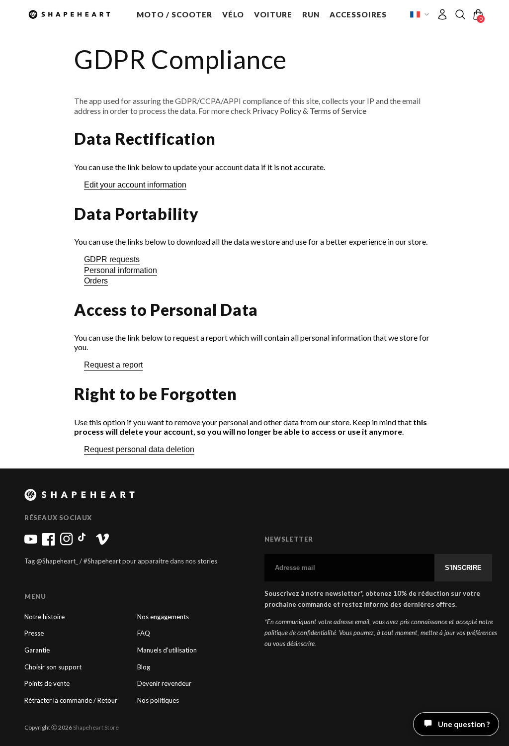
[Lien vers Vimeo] (102, 543)
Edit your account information (135, 185)
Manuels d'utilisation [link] (167, 650)
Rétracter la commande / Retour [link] (70, 700)
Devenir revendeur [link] (164, 683)
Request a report (113, 365)
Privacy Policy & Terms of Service (309, 110)
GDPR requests (112, 259)
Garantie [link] (37, 650)
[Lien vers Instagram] (66, 543)
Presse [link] (34, 633)
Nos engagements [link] (163, 617)
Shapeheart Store (96, 727)
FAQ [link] (143, 633)
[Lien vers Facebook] (48, 543)
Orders (96, 281)
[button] (174, 14)
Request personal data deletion (139, 449)
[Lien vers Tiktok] (84, 543)
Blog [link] (143, 667)
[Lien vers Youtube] (30, 543)
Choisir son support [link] (53, 667)
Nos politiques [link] (158, 700)
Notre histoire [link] (44, 617)
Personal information (120, 270)
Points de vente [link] (47, 683)
